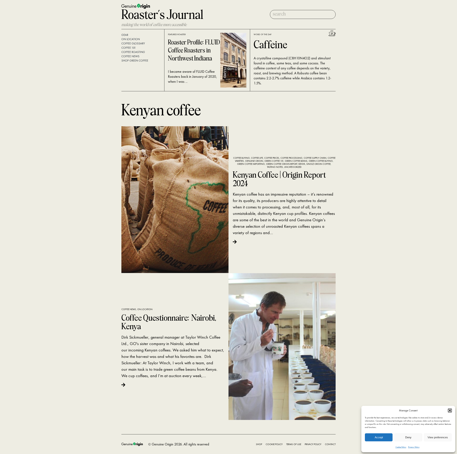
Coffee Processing (291, 157)
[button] (450, 410)
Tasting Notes (275, 167)
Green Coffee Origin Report (281, 163)
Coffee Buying (241, 157)
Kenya (301, 163)
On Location (144, 309)
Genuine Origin (254, 160)
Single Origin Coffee (318, 163)
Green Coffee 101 (273, 160)
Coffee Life (257, 157)
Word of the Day (263, 34)
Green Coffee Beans (296, 160)
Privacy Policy (414, 447)
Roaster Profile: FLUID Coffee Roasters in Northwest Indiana (194, 51)
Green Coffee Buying (321, 160)
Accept (379, 437)
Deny (408, 437)
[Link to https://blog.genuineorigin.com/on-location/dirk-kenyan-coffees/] (171, 384)
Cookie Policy (400, 447)
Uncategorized (293, 167)
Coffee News (128, 309)
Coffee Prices (271, 157)
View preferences (438, 437)
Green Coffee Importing (251, 163)
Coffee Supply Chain (315, 157)
